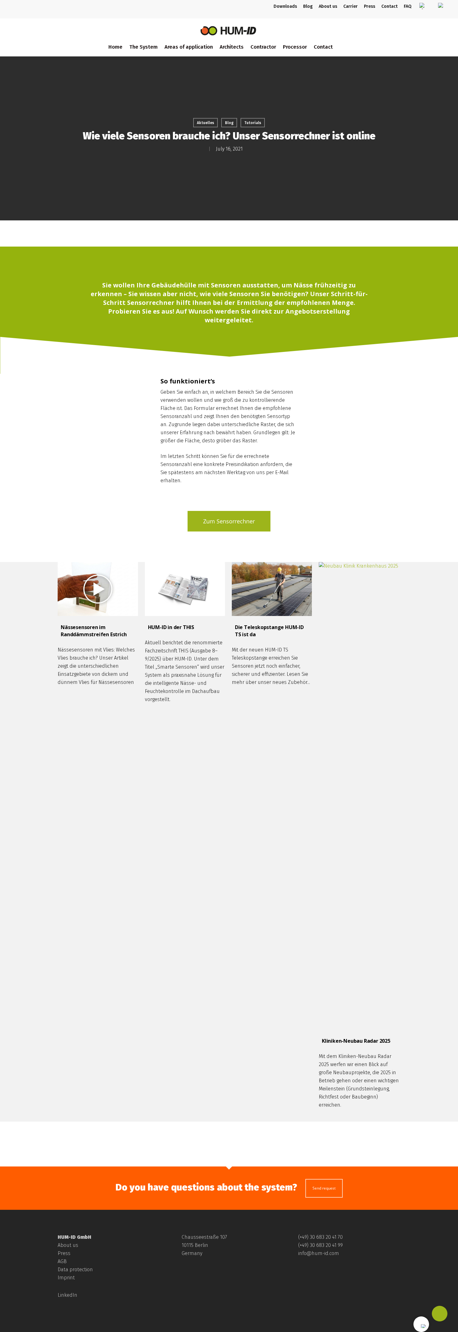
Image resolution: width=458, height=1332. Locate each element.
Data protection (75, 1269)
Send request (324, 1188)
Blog (229, 123)
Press (64, 1253)
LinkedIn (67, 1295)
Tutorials (252, 123)
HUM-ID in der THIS (171, 627)
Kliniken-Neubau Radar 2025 (356, 1040)
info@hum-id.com (318, 1253)
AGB (62, 1261)
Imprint (66, 1278)
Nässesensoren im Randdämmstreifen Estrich (93, 631)
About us (68, 1245)
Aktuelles (205, 123)
